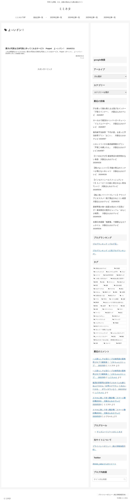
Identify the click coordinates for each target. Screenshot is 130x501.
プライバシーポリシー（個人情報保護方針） (112, 494)
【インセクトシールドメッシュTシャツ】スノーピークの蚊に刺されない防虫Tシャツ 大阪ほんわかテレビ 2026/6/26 (109, 185)
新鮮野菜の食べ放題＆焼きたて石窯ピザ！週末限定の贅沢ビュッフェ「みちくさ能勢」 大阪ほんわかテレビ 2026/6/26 (109, 212)
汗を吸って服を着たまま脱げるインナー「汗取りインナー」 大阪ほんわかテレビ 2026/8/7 (109, 112)
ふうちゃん (112, 377)
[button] (124, 479)
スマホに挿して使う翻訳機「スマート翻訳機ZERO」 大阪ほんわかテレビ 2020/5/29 (109, 401)
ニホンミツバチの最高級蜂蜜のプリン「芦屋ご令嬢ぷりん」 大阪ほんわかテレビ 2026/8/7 (109, 147)
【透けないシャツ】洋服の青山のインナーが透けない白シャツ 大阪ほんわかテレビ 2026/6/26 (109, 171)
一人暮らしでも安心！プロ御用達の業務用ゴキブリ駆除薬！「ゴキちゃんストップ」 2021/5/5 (109, 362)
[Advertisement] (45, 37)
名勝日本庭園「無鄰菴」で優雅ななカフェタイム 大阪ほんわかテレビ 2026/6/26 (109, 225)
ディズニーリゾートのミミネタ (109, 432)
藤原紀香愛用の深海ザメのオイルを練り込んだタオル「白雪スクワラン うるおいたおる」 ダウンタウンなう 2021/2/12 (109, 386)
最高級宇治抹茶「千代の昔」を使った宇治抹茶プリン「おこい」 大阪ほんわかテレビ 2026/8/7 (109, 135)
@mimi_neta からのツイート (104, 464)
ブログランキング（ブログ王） (105, 244)
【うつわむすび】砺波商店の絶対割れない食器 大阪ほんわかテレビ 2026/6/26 (109, 159)
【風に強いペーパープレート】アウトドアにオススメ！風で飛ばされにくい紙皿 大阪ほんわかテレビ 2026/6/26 (110, 198)
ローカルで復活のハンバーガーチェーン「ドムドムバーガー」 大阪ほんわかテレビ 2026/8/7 (109, 123)
